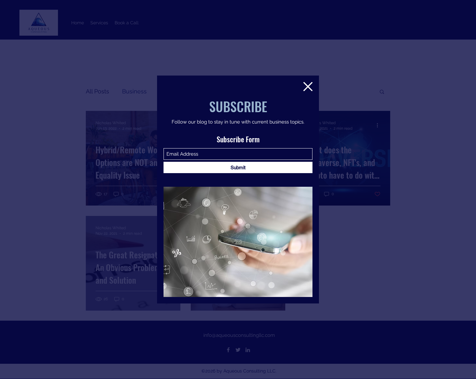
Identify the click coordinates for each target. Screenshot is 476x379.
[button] (307, 86)
